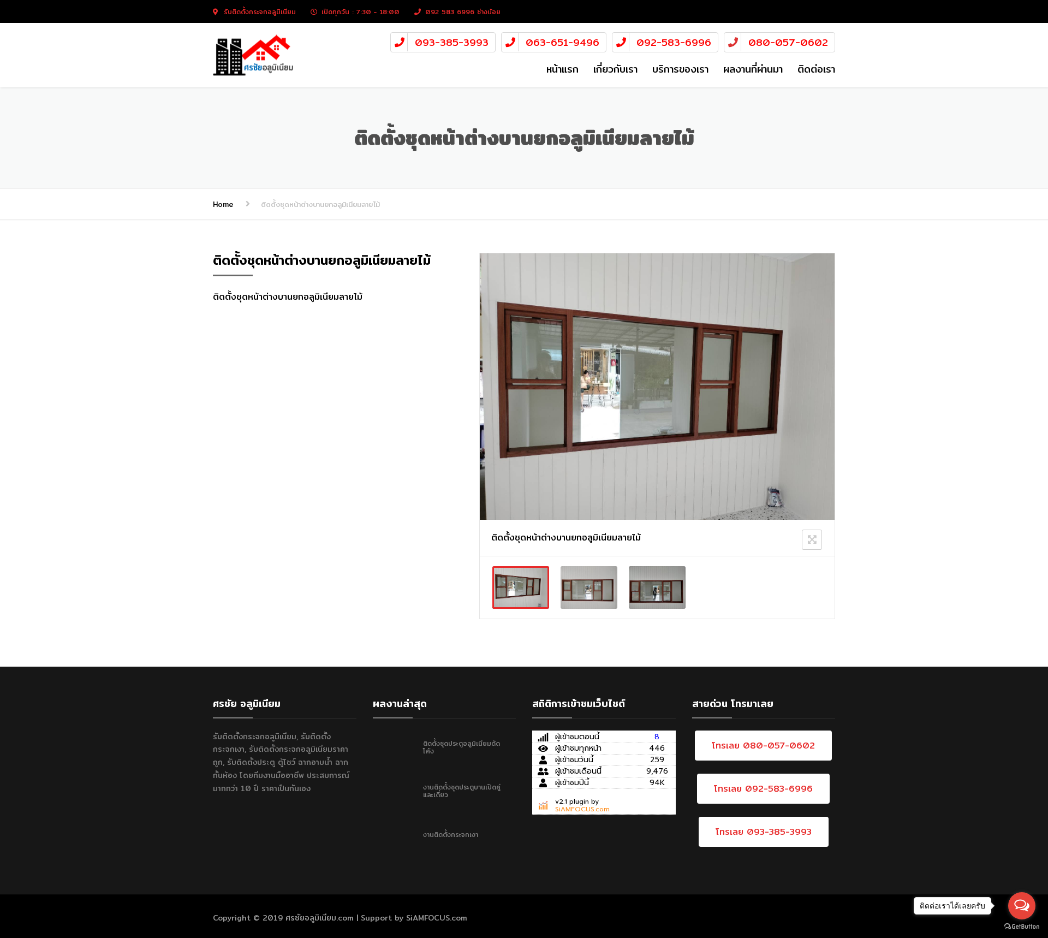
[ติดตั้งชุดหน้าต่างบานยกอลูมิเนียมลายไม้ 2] (589, 587)
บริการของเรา (680, 69)
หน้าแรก (562, 69)
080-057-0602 (788, 42)
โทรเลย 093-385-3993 (764, 832)
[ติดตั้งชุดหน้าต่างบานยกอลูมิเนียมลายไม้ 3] (657, 587)
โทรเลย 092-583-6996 (763, 788)
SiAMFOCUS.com (582, 809)
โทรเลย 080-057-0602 (763, 745)
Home (223, 204)
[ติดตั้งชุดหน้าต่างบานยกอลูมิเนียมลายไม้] (520, 587)
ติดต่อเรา (816, 69)
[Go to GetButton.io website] (1021, 926)
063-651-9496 (562, 42)
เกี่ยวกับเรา (615, 69)
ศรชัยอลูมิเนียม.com (319, 918)
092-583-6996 (673, 42)
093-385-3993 (452, 42)
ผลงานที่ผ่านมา (753, 69)
